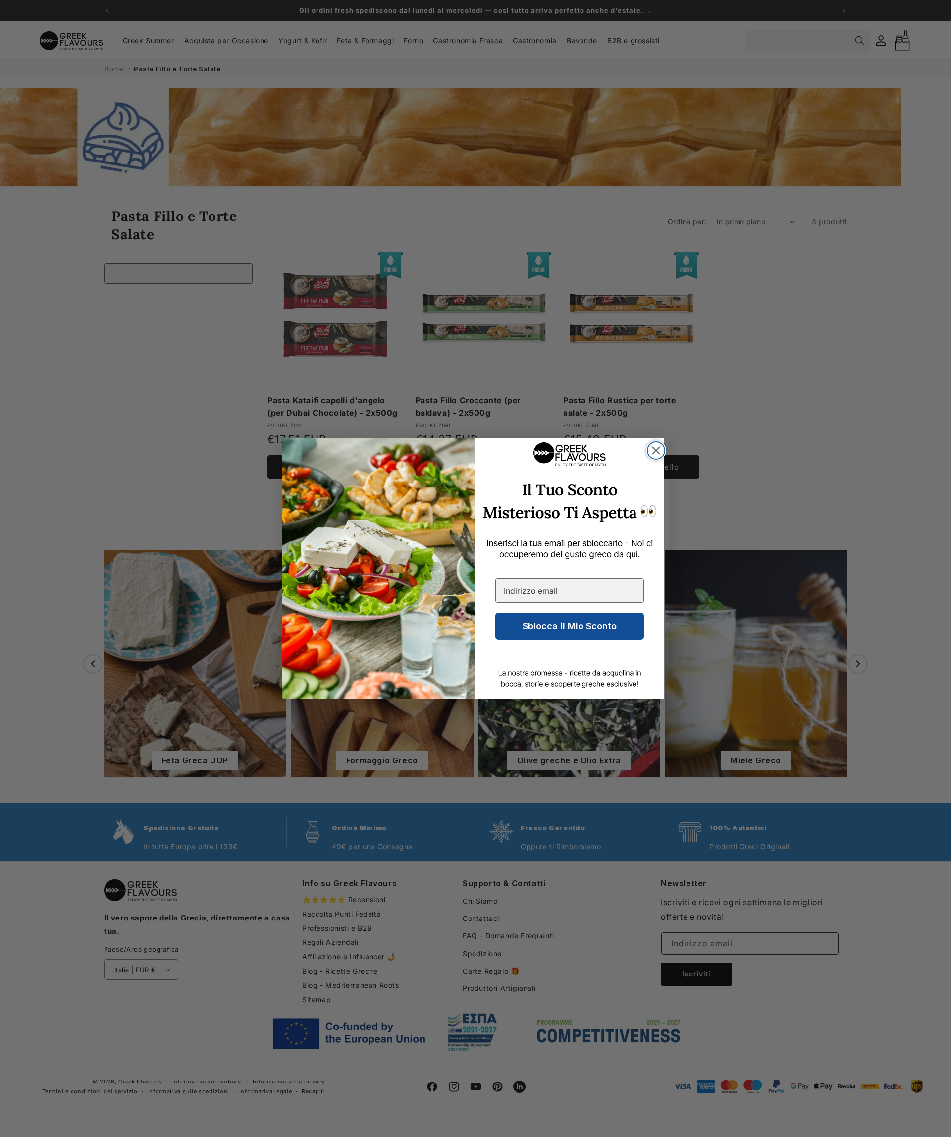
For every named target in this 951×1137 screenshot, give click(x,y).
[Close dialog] (656, 450)
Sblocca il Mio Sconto (570, 626)
